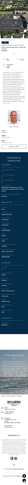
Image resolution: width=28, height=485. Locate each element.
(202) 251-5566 (6, 137)
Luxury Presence (18, 469)
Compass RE (10, 440)
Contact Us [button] (14, 383)
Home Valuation (14, 388)
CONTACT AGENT (14, 146)
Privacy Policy (20, 476)
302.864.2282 (8, 413)
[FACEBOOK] (14, 464)
